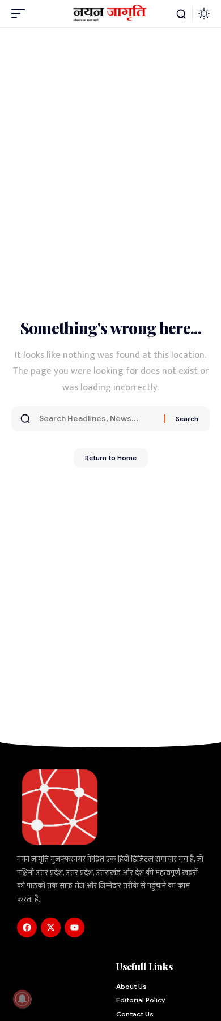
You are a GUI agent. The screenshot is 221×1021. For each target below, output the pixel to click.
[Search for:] (97, 418)
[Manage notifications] (22, 999)
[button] (21, 13)
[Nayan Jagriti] (110, 13)
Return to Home (111, 457)
